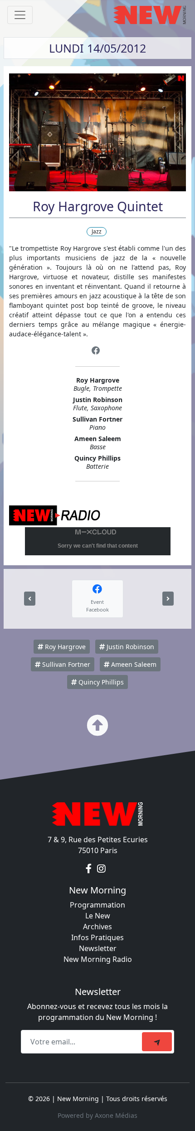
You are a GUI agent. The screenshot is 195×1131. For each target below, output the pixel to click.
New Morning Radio (97, 959)
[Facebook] (96, 350)
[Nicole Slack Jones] (29, 599)
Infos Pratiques (97, 937)
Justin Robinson (129, 646)
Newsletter (98, 948)
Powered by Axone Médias (97, 1115)
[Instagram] (101, 869)
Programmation (97, 905)
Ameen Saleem (132, 664)
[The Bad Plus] (168, 599)
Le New (97, 916)
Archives (97, 927)
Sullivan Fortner (65, 664)
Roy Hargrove (64, 646)
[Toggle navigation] (20, 15)
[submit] (157, 1041)
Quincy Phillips (100, 682)
